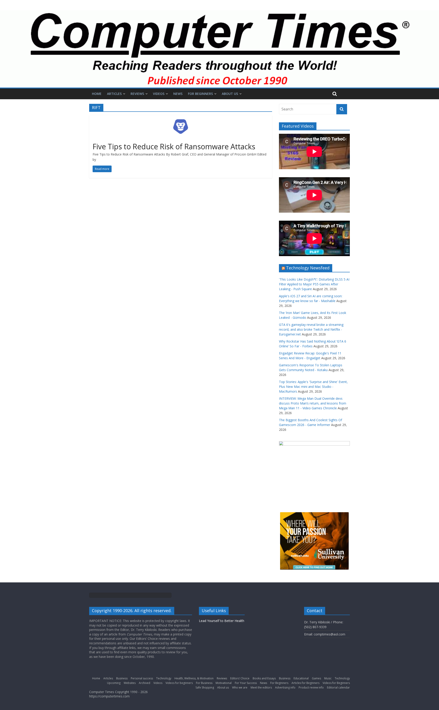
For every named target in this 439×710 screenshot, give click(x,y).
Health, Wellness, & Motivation (194, 678)
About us (230, 93)
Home (97, 93)
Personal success (142, 678)
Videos (158, 93)
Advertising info (285, 687)
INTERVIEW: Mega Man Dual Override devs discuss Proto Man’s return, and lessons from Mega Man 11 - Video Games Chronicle (312, 403)
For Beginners (200, 93)
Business (122, 678)
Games (316, 678)
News (177, 93)
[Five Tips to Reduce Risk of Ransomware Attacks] (180, 118)
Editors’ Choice (239, 678)
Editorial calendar (338, 687)
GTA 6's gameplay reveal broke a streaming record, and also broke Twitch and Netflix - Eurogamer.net (311, 329)
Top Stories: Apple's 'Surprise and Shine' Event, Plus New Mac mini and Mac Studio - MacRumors (313, 387)
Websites (130, 683)
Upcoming (113, 683)
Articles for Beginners (305, 683)
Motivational (224, 683)
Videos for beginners (179, 683)
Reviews (137, 93)
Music (328, 678)
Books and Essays (264, 678)
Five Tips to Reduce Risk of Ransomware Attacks (174, 146)
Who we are (239, 687)
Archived (144, 683)
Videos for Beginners (336, 683)
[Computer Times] (219, 49)
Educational (301, 678)
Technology (163, 678)
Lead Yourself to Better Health (221, 621)
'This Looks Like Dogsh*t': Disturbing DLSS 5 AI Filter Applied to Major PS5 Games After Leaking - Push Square (314, 284)
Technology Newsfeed (307, 268)
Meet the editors (261, 687)
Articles (114, 93)
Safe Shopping (204, 687)
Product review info (311, 687)
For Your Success (246, 683)
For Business (204, 683)
